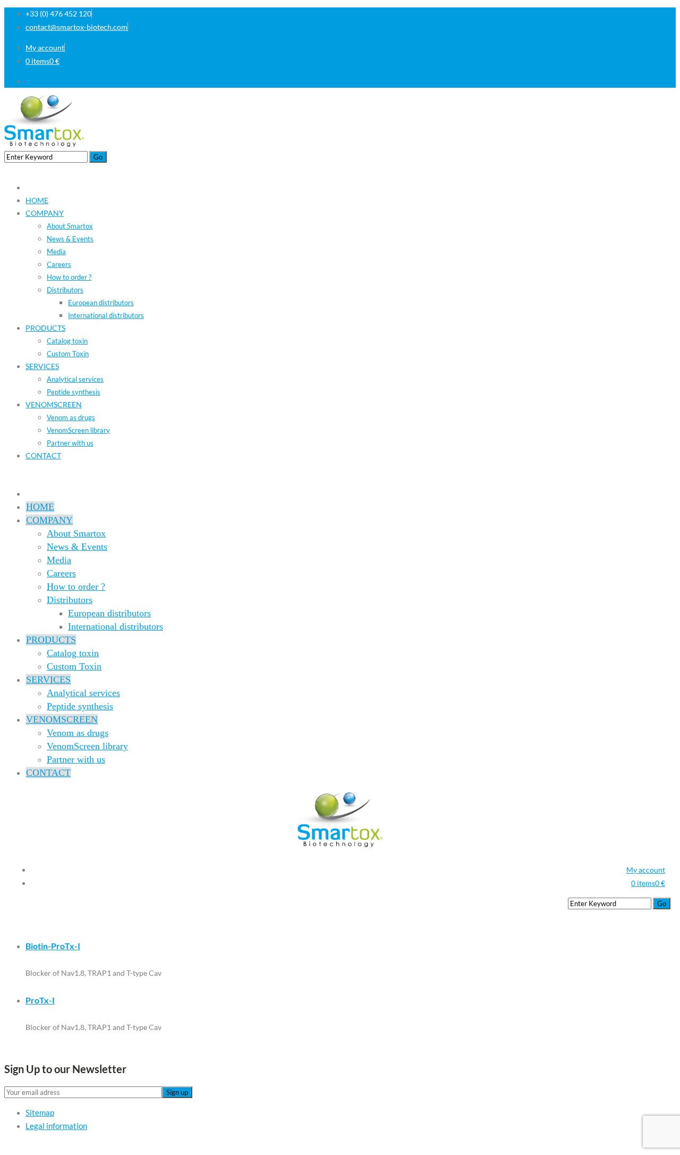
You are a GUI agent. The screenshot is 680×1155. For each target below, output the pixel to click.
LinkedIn (662, 81)
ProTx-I (40, 1000)
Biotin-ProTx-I (53, 946)
